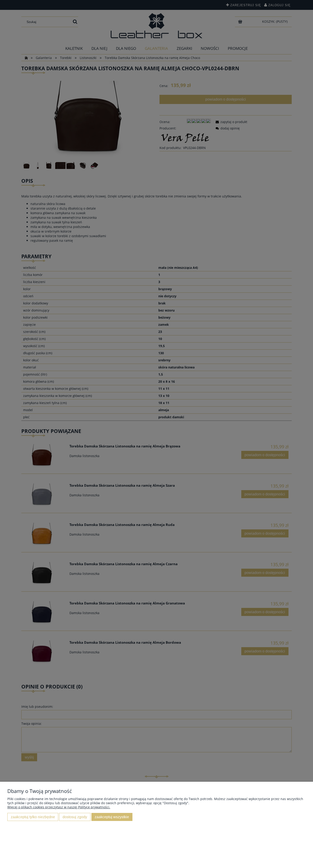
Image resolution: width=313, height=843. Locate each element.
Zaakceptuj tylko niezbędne (33, 817)
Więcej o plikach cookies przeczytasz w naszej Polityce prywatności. (58, 807)
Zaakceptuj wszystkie (112, 817)
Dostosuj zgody (75, 817)
